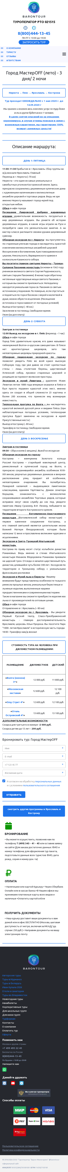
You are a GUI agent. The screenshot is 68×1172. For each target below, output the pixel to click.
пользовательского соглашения (41, 785)
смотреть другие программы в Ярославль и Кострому (34, 811)
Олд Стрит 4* (15, 702)
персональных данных (48, 781)
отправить (14, 794)
